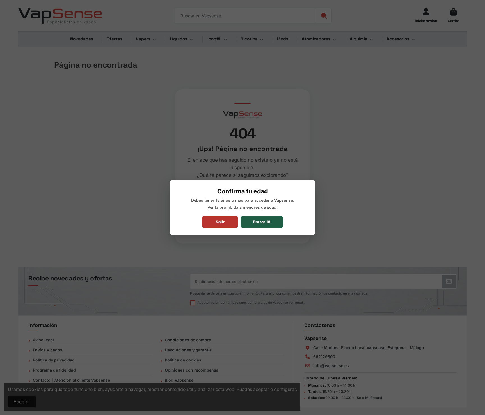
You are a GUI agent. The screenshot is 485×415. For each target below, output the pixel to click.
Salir (220, 221)
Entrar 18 (262, 221)
